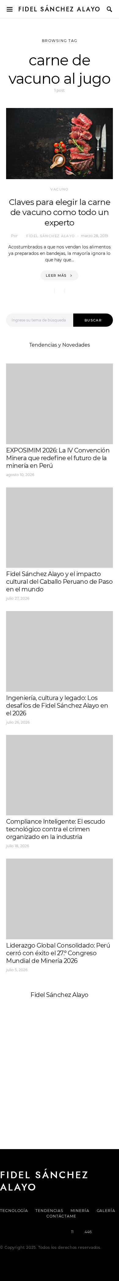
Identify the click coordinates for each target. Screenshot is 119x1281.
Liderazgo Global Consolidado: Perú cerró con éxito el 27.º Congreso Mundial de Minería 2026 (58, 953)
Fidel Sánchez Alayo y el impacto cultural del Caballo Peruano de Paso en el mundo (59, 581)
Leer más (56, 275)
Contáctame (61, 1216)
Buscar (93, 320)
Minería (79, 1210)
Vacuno (59, 189)
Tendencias (49, 1210)
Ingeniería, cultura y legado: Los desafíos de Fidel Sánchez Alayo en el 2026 (57, 705)
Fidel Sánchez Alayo (59, 9)
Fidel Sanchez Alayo (30, 1057)
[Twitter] (38, 1232)
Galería (106, 1210)
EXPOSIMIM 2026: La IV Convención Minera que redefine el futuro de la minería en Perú (58, 458)
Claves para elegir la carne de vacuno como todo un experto (59, 212)
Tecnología (14, 1210)
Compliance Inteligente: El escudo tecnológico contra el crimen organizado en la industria (55, 829)
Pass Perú (67, 1072)
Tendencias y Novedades (59, 345)
